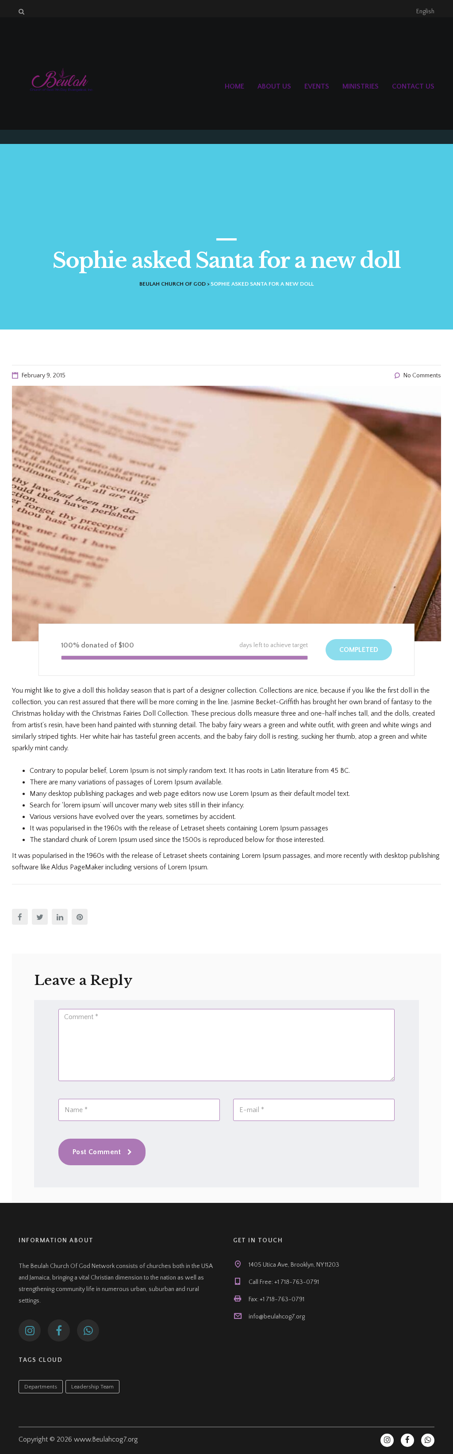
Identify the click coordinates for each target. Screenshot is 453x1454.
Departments (40, 1387)
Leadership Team (92, 1387)
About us (274, 86)
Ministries (360, 86)
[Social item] (30, 1330)
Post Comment (97, 1152)
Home (234, 86)
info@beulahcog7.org (277, 1316)
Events (316, 86)
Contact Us (413, 86)
